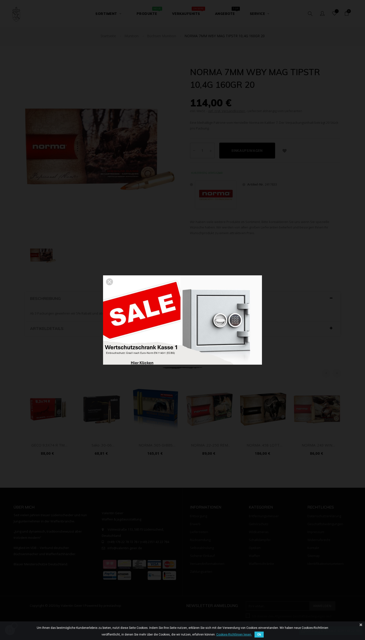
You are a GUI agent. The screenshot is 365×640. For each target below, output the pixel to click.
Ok (259, 634)
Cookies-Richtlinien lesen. (234, 634)
